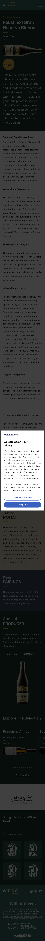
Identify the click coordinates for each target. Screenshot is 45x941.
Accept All (22, 504)
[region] (22, 470)
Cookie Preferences (22, 497)
